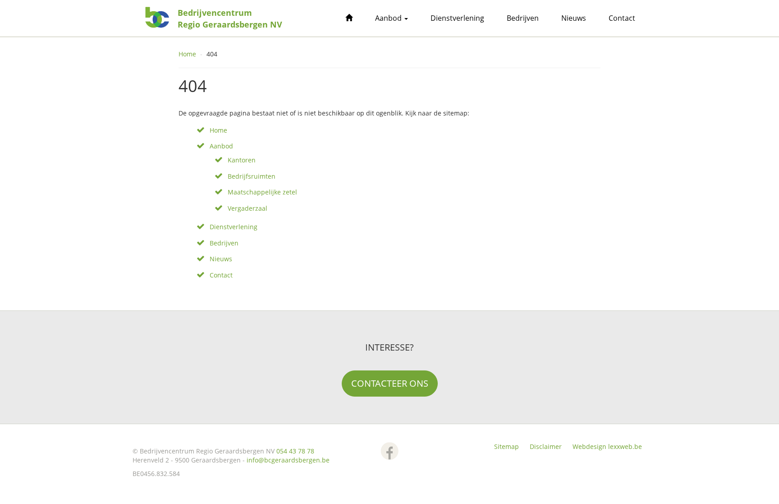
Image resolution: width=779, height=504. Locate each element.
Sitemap (506, 446)
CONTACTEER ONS (389, 383)
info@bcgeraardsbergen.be (288, 460)
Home (187, 54)
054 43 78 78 (295, 451)
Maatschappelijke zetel (262, 192)
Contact (622, 18)
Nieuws (573, 18)
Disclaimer (546, 446)
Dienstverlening (457, 18)
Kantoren (242, 160)
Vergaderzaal (247, 208)
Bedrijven (523, 18)
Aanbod (389, 18)
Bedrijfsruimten (251, 176)
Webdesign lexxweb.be (607, 446)
